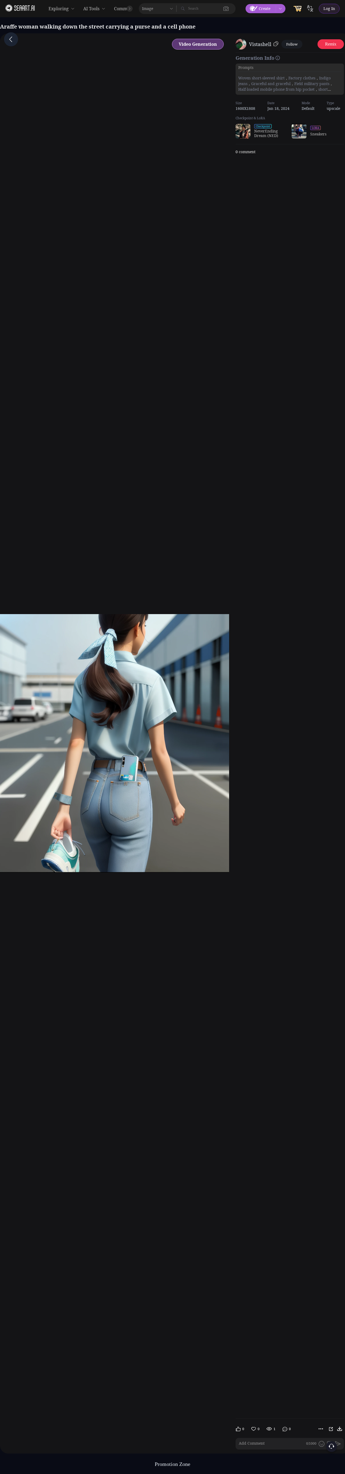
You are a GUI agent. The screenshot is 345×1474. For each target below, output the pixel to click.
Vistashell (260, 44)
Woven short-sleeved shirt (261, 77)
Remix (330, 44)
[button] (226, 8)
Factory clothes (301, 77)
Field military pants (311, 83)
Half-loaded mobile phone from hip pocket (276, 89)
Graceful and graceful (271, 83)
